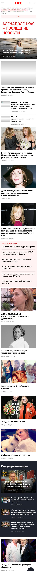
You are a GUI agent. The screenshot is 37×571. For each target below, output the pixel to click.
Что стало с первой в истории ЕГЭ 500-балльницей (17, 267)
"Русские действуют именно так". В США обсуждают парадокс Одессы (17, 253)
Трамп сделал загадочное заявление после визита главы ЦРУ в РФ (18, 275)
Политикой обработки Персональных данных (14, 10)
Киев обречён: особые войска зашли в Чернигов (16, 282)
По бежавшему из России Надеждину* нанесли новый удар (17, 260)
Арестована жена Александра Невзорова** (18, 247)
